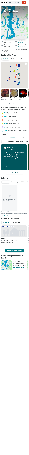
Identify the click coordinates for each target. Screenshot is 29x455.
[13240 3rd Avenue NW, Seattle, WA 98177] (14, 231)
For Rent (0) (16, 222)
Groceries (24, 59)
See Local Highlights (18, 267)
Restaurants (14, 59)
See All (5, 134)
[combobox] (16, 2)
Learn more (13, 137)
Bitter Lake (16, 261)
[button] (24, 2)
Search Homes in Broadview (14, 250)
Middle (22, 182)
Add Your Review (14, 173)
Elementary (14, 182)
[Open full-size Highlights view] (26, 63)
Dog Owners (19, 141)
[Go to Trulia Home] (4, 2)
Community (10, 141)
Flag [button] (23, 166)
